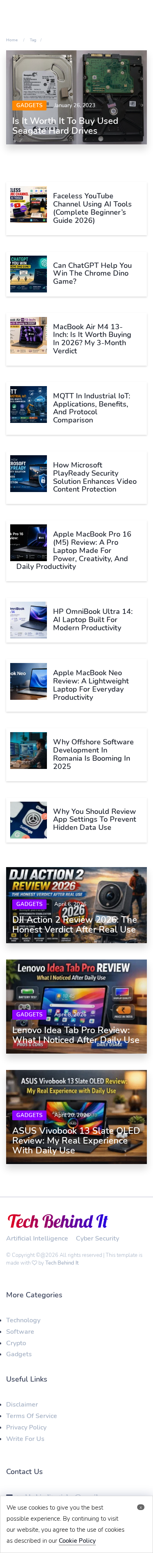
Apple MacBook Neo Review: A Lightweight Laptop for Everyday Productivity (91, 685)
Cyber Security (97, 1238)
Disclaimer (22, 1404)
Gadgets (29, 105)
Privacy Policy (26, 1427)
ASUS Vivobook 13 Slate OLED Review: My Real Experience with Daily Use (76, 1141)
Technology (23, 1320)
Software (20, 1331)
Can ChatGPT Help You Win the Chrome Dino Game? (92, 274)
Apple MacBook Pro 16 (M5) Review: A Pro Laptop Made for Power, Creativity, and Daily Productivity (73, 550)
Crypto (16, 1343)
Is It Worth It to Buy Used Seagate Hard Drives (65, 126)
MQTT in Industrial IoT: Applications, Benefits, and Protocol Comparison (91, 408)
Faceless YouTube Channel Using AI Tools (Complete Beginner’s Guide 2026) (92, 208)
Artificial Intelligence (37, 1238)
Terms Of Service (31, 1415)
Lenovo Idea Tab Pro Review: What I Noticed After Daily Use (76, 1035)
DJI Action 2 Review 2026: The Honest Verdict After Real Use (74, 925)
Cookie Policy (77, 1541)
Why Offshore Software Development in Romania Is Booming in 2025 (93, 754)
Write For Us (25, 1438)
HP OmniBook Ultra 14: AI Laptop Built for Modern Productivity (93, 620)
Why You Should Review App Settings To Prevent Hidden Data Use (94, 820)
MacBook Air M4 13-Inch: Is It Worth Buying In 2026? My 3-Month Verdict (92, 339)
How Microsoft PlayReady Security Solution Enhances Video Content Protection (95, 477)
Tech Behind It (62, 1263)
